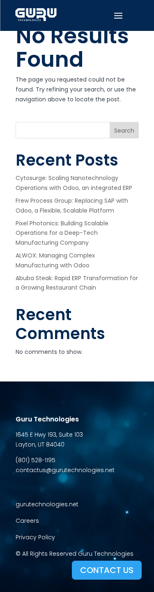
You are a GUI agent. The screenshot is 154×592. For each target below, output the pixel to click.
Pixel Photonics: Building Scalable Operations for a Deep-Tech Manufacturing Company (62, 233)
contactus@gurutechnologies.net (65, 470)
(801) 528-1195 (35, 460)
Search (124, 130)
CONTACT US (106, 570)
